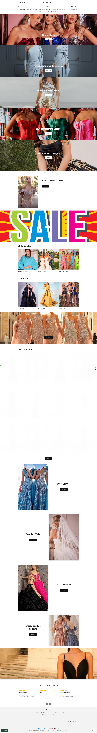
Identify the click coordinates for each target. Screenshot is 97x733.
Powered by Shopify (36, 730)
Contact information (65, 730)
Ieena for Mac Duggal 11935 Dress (30, 418)
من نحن (33, 712)
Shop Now (48, 227)
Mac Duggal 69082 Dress (5, 383)
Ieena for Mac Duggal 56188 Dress (55, 383)
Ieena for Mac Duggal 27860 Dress (31, 383)
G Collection (20, 308)
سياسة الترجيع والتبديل (56, 712)
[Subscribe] (36, 721)
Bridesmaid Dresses (63, 271)
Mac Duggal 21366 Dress (53, 418)
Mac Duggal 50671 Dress (5, 418)
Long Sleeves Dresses (22, 271)
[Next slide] (49, 172)
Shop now (45, 186)
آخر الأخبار (54, 714)
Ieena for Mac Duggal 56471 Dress (78, 383)
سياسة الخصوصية (64, 712)
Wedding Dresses (42, 271)
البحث (30, 712)
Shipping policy (58, 730)
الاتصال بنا (50, 714)
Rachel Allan (62, 308)
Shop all (48, 39)
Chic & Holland (49, 337)
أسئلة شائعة (38, 712)
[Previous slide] (44, 172)
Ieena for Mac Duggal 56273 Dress (55, 453)
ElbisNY (32, 730)
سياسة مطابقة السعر (44, 714)
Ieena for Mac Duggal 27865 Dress (31, 453)
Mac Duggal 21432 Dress (77, 453)
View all (48, 458)
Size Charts (49, 712)
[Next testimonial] (50, 704)
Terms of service (53, 730)
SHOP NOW (48, 70)
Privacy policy (47, 730)
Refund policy (42, 730)
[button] (19, 6)
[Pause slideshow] (52, 172)
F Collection (41, 308)
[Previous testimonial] (47, 704)
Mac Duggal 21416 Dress (77, 418)
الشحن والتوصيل (43, 712)
